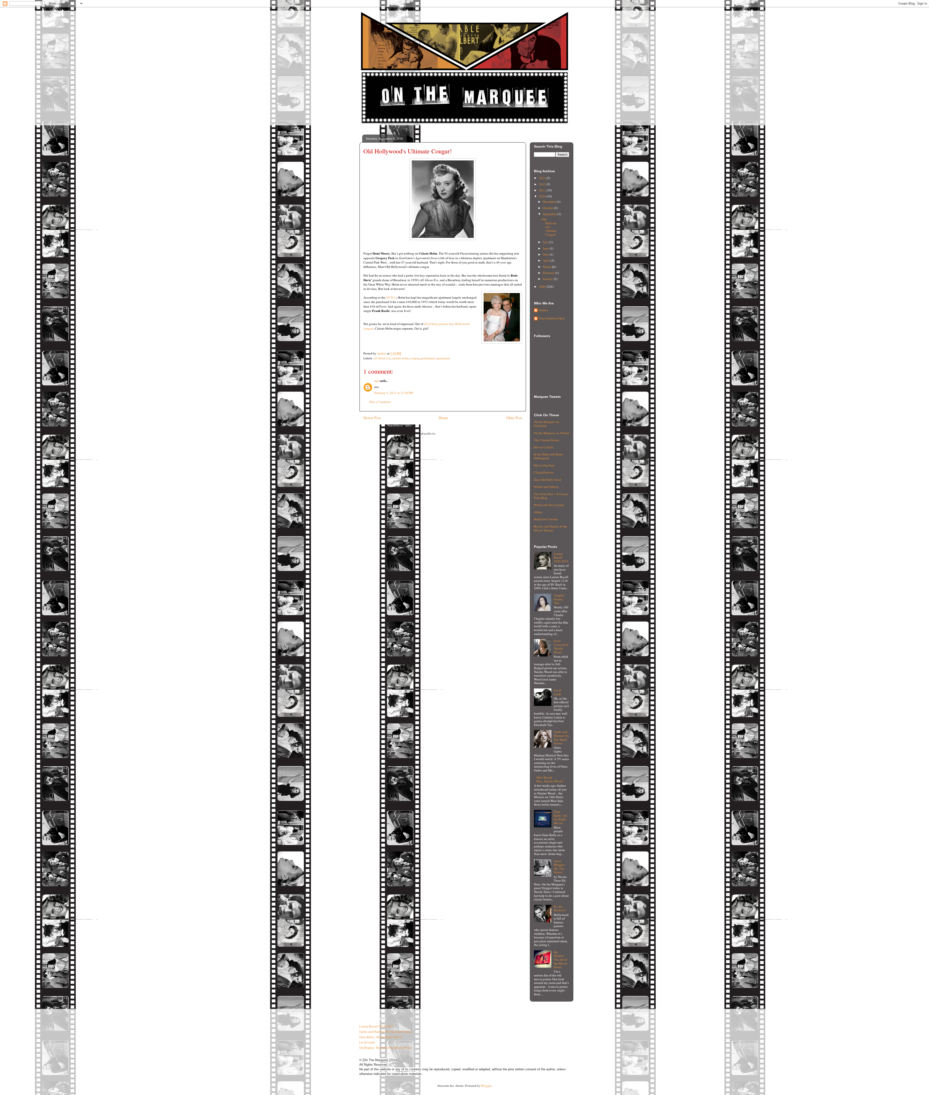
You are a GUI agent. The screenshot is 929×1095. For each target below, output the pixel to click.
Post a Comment (380, 402)
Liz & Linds (557, 692)
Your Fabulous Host (552, 318)
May (546, 254)
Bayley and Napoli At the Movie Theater (550, 528)
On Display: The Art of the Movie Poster (560, 959)
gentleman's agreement (435, 358)
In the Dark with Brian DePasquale (548, 456)
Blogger (486, 1085)
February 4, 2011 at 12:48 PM (393, 393)
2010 (543, 196)
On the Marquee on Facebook (546, 424)
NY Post (391, 297)
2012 (543, 184)
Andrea (543, 310)
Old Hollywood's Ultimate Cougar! (549, 226)
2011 (543, 190)
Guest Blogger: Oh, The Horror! (559, 867)
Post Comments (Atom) (452, 433)
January (548, 279)
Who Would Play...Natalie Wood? (549, 779)
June (546, 248)
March (547, 266)
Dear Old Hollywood (547, 479)
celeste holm (400, 358)
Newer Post (372, 417)
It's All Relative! (560, 908)
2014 (543, 178)
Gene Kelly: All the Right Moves (560, 817)
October (548, 208)
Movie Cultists (544, 447)
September (550, 214)
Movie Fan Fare (544, 465)
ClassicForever (543, 472)
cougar (414, 358)
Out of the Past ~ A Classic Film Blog (551, 496)
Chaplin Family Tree (559, 599)
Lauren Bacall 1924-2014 (561, 557)
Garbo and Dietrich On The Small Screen (561, 737)
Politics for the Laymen (549, 505)
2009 (543, 286)
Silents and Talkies (546, 486)
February (549, 273)
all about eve (382, 358)
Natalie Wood (561, 646)
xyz (376, 380)
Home (443, 417)
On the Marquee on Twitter (551, 433)
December (550, 201)
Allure (538, 512)
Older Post (514, 417)
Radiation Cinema (546, 519)
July (546, 242)
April (546, 260)
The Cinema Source (547, 440)
